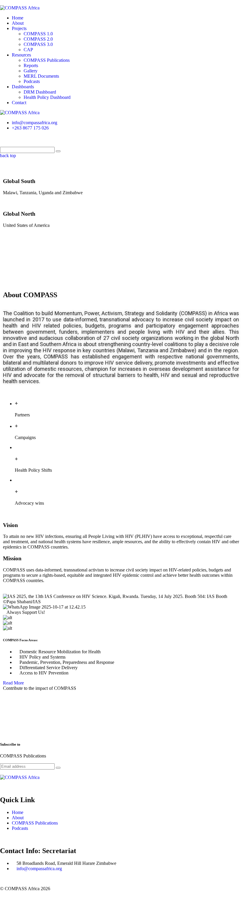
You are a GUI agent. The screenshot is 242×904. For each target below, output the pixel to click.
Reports (31, 65)
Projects (19, 28)
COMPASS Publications (47, 60)
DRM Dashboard (40, 91)
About (18, 23)
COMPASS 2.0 (38, 38)
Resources (21, 54)
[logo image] (20, 112)
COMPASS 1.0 (38, 33)
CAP (28, 49)
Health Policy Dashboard (47, 97)
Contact (19, 102)
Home (17, 17)
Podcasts (32, 81)
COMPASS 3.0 (38, 44)
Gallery (30, 70)
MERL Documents (41, 76)
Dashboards (23, 86)
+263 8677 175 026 (30, 127)
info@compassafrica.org (34, 122)
